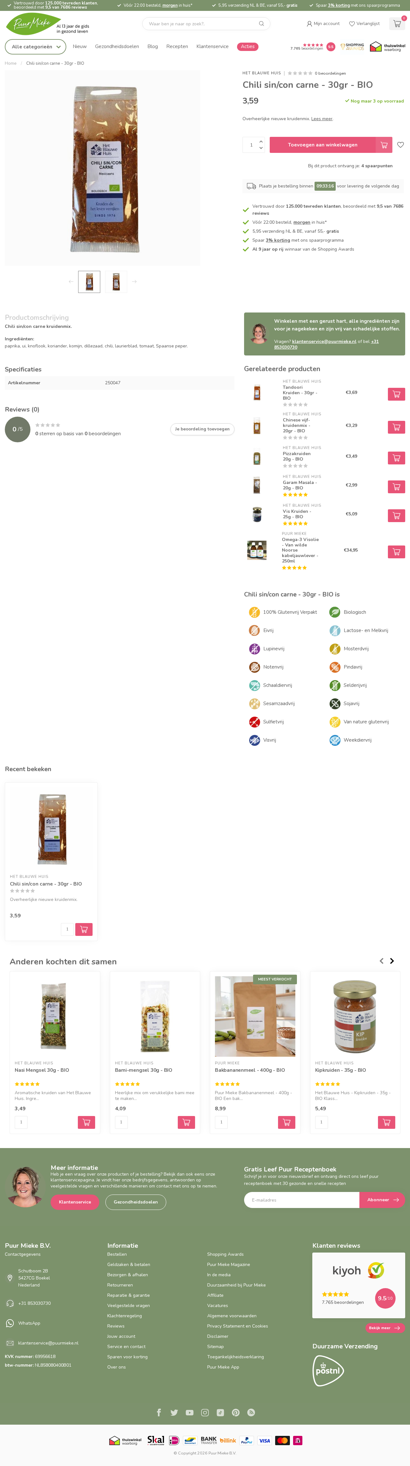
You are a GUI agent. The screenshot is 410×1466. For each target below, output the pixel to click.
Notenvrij (273, 667)
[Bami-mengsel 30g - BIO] (155, 1016)
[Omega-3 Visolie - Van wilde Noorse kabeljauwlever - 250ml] (257, 550)
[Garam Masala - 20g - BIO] (257, 485)
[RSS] (251, 1413)
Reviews (116, 1326)
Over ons (116, 1367)
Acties (248, 46)
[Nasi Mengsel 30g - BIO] (55, 1016)
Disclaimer (217, 1336)
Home (11, 63)
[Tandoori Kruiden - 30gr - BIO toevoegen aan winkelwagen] (396, 394)
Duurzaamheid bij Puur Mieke (236, 1285)
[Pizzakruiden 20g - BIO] (257, 456)
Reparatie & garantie (128, 1295)
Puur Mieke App (223, 1367)
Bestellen (117, 1254)
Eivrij (268, 630)
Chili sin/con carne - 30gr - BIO (55, 63)
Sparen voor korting (127, 1357)
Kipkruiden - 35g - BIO (340, 1069)
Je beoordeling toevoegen (202, 429)
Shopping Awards (225, 1254)
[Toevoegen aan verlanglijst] (400, 145)
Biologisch (355, 612)
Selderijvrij (355, 685)
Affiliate (215, 1295)
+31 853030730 (34, 1303)
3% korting (339, 5)
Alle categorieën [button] (32, 46)
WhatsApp (29, 1323)
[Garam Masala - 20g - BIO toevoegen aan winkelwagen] (396, 486)
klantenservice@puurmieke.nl (324, 341)
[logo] (53, 24)
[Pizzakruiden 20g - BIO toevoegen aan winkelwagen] (396, 458)
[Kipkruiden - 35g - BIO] (355, 1016)
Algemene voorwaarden (232, 1316)
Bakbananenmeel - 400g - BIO (250, 1069)
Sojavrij (351, 703)
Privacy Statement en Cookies (237, 1326)
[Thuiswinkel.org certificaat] (387, 46)
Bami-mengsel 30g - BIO (143, 1069)
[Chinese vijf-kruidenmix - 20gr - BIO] (257, 425)
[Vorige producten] (381, 960)
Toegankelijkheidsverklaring (235, 1357)
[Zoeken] (261, 23)
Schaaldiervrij (277, 685)
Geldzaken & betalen (128, 1265)
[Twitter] (174, 1413)
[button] (323, 23)
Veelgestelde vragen (128, 1306)
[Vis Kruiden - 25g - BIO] (257, 514)
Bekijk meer (379, 1327)
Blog (152, 46)
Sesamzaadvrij (279, 703)
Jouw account (121, 1336)
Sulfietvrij (273, 722)
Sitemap (215, 1347)
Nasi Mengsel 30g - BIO (42, 1069)
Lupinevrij (273, 649)
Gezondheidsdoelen (117, 46)
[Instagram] (205, 1413)
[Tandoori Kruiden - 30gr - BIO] (257, 392)
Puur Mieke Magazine (228, 1265)
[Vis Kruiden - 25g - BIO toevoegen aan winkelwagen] (396, 515)
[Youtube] (189, 1413)
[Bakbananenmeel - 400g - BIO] (255, 1016)
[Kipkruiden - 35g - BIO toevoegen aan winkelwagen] (386, 1122)
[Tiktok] (220, 1413)
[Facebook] (159, 1413)
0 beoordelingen (330, 73)
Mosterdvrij (356, 649)
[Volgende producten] (392, 960)
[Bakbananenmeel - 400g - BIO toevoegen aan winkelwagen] (286, 1122)
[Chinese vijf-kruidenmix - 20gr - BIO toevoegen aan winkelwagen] (396, 427)
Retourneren (120, 1285)
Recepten (177, 46)
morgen (170, 5)
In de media (219, 1275)
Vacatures (217, 1306)
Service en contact (126, 1347)
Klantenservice (212, 46)
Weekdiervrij (358, 740)
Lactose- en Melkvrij (366, 630)
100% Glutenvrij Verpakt (290, 612)
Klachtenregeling (124, 1316)
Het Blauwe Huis (261, 73)
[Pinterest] (236, 1413)
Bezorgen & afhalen (127, 1275)
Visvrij (269, 740)
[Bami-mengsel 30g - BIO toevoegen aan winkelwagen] (186, 1122)
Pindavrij (353, 667)
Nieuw (80, 46)
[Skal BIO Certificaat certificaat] (156, 1440)
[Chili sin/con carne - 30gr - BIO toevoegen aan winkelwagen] (84, 929)
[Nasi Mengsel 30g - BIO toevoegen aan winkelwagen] (86, 1122)
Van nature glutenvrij (366, 722)
